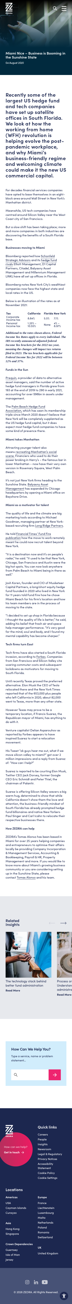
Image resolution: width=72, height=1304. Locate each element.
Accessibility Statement (45, 1166)
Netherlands (45, 1222)
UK (39, 1247)
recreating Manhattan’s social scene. (31, 454)
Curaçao (11, 1213)
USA (8, 1203)
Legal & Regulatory (50, 1154)
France (42, 1203)
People (42, 1139)
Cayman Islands (16, 1208)
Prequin (11, 378)
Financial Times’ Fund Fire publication (28, 536)
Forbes (41, 656)
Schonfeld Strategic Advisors (30, 258)
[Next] (63, 923)
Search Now (55, 1074)
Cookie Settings (47, 1178)
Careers (43, 1134)
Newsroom (44, 1149)
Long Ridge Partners (49, 525)
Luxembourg (46, 1213)
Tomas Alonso (26, 877)
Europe (42, 1197)
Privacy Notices (47, 1159)
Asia (8, 1223)
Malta (41, 1217)
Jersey (9, 1259)
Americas (11, 1197)
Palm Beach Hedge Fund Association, (25, 408)
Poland (42, 1227)
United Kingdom (48, 1253)
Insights (43, 1144)
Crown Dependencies (19, 1244)
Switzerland (45, 1237)
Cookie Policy (46, 1173)
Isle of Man (13, 1254)
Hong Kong (13, 1229)
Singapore (12, 1233)
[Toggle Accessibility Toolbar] (64, 1296)
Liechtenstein (46, 1208)
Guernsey (12, 1250)
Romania (43, 1232)
